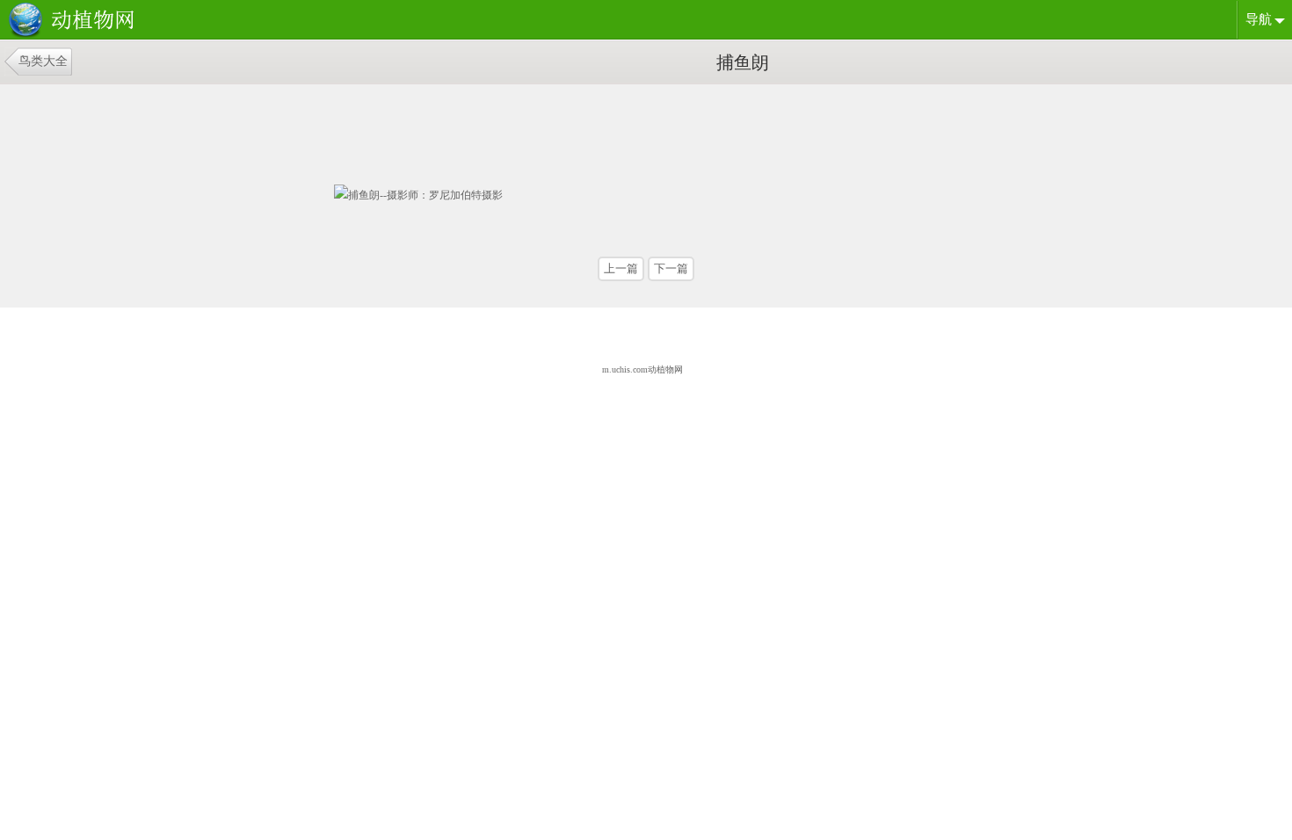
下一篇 (671, 268)
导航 (1258, 19)
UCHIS (75, 21)
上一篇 (621, 268)
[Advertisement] (470, 128)
